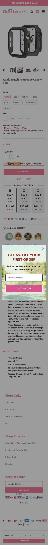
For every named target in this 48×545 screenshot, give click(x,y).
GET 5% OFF (24, 288)
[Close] (43, 248)
